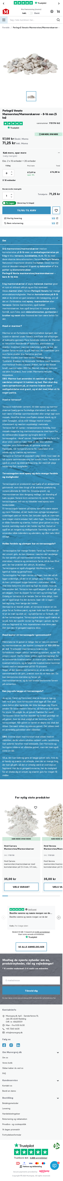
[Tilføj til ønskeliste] (56, 210)
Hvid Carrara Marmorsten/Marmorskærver (19, 847)
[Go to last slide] (3, 3)
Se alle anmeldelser (31, 946)
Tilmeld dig (31, 990)
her (54, 998)
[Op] (11, 172)
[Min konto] (52, 11)
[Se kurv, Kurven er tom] (58, 11)
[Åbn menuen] (4, 20)
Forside (6, 27)
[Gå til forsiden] (8, 11)
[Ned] (11, 174)
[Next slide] (59, 3)
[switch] (30, 13)
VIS (53, 218)
